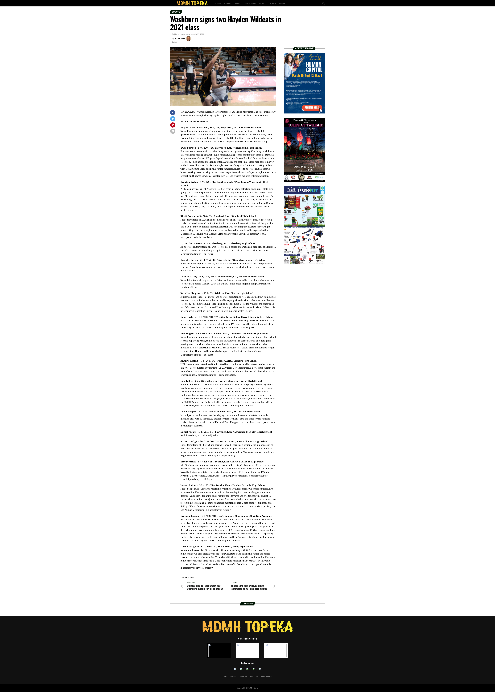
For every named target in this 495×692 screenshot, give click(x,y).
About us (243, 676)
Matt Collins (180, 38)
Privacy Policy (267, 676)
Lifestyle (282, 3)
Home (224, 676)
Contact (233, 676)
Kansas (237, 3)
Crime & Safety (250, 3)
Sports (273, 3)
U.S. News (227, 3)
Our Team (254, 676)
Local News (216, 3)
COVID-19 (262, 3)
